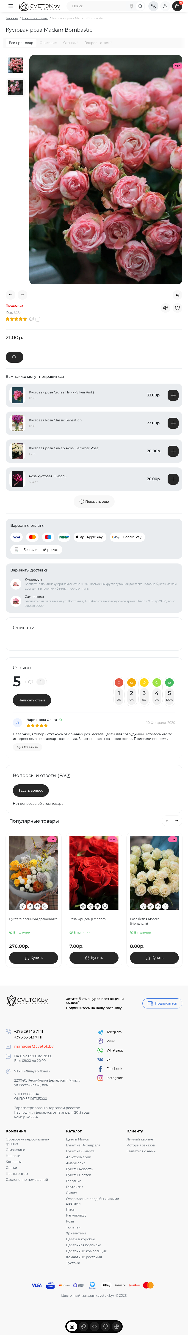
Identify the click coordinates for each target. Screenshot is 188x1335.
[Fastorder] (30, 906)
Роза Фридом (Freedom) (88, 919)
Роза (70, 1221)
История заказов (141, 1145)
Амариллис (76, 1163)
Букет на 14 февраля (83, 1145)
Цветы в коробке (80, 1239)
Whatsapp (115, 1050)
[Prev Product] (10, 295)
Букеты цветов (78, 1175)
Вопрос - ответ (98, 43)
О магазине (15, 1150)
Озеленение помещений (27, 1180)
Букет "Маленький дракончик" (33, 919)
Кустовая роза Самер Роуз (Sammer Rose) (64, 448)
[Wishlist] (177, 308)
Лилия (71, 1193)
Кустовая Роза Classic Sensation (55, 420)
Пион (70, 1209)
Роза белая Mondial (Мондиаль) (145, 921)
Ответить (30, 747)
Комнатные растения (84, 1257)
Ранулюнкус (76, 1215)
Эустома (73, 1263)
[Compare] (165, 308)
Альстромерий (78, 1157)
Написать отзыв (32, 700)
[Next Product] (22, 295)
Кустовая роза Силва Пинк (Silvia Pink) (61, 392)
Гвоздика (73, 1181)
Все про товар (21, 43)
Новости (13, 1156)
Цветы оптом (17, 1174)
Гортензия (74, 1187)
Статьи (11, 1168)
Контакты (14, 1162)
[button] (167, 820)
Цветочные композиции (86, 1251)
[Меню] (11, 6)
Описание (48, 43)
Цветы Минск (77, 1139)
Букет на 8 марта (80, 1151)
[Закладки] (105, 1326)
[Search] (131, 6)
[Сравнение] (116, 1326)
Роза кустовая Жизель (47, 476)
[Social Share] (177, 295)
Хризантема (76, 1233)
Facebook (114, 1069)
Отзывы (70, 43)
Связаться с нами (141, 1151)
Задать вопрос (31, 790)
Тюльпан (73, 1227)
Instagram (115, 1078)
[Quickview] (22, 906)
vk (108, 1060)
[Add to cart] (173, 395)
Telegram (114, 1032)
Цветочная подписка (83, 1245)
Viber (111, 1041)
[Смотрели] (83, 1326)
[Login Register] (165, 6)
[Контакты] (153, 6)
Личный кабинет (141, 1139)
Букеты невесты (79, 1169)
